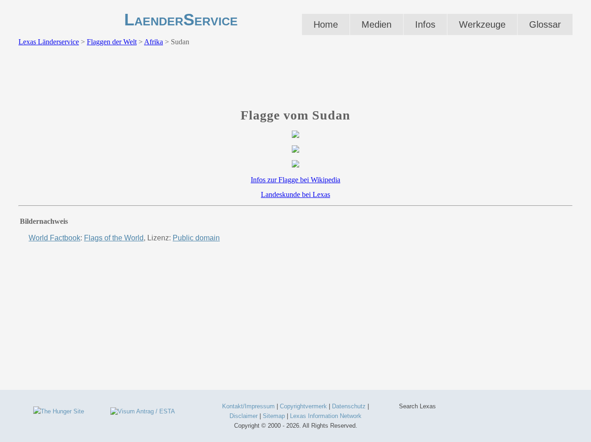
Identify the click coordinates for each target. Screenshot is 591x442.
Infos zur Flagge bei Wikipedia (295, 180)
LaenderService (181, 19)
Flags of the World (114, 238)
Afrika (153, 42)
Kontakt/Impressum (248, 406)
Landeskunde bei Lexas (295, 194)
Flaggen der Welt (112, 42)
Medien (377, 24)
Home (326, 24)
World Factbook (54, 238)
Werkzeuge (482, 24)
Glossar (545, 24)
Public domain (196, 238)
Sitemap (274, 415)
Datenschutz (349, 406)
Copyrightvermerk (303, 406)
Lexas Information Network (326, 415)
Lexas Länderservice (48, 42)
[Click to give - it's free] (59, 411)
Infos (425, 24)
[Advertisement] (295, 80)
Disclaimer (243, 415)
